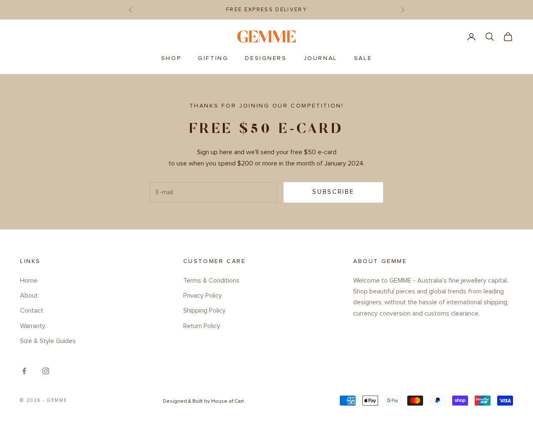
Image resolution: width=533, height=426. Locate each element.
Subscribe (333, 192)
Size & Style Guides (48, 341)
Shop (171, 58)
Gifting (213, 58)
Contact (31, 310)
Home (28, 280)
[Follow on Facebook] (24, 371)
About (29, 295)
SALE (363, 58)
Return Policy (201, 326)
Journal (320, 58)
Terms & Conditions (211, 280)
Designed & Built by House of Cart (203, 401)
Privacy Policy (202, 295)
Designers (265, 58)
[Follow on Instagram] (46, 371)
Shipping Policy (204, 310)
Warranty (32, 326)
